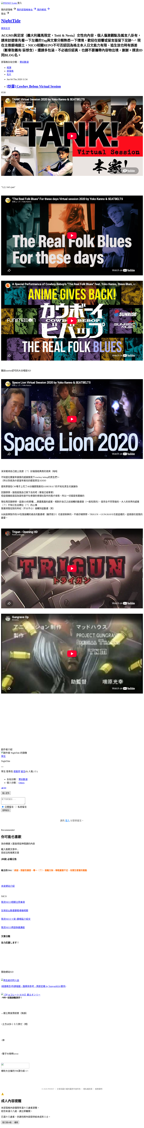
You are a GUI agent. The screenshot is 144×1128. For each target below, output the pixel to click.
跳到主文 (5, 28)
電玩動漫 (24, 62)
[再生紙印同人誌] (10, 980)
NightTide (11, 20)
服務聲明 (98, 1089)
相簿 (9, 67)
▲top (3, 787)
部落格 (10, 71)
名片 (9, 74)
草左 (3, 756)
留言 (23, 771)
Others (21, 783)
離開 (16, 1122)
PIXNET (51, 1089)
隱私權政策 (87, 1089)
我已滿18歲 (7, 1122)
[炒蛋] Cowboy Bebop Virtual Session (34, 86)
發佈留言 (6, 810)
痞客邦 (17, 771)
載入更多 (6, 793)
